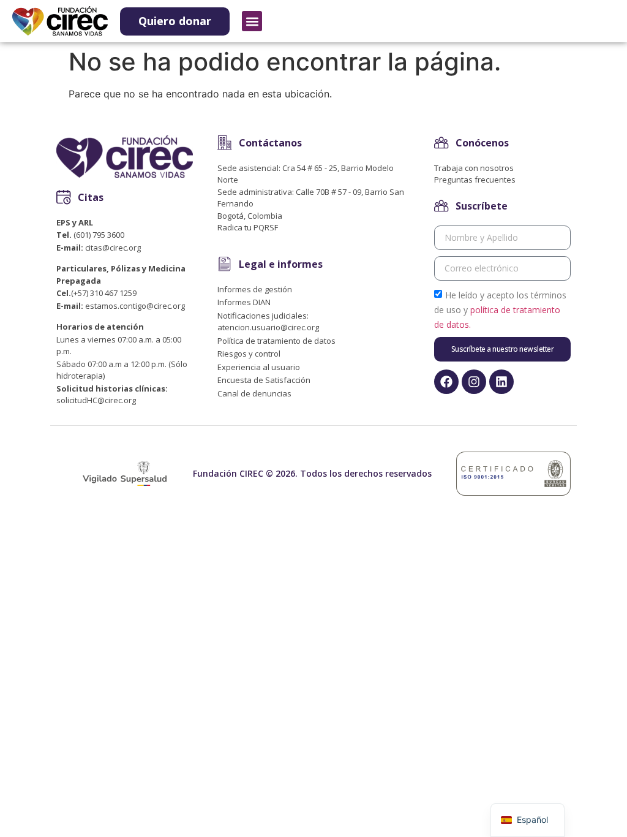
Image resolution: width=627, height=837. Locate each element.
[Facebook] (446, 381)
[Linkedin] (501, 381)
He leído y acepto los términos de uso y (500, 309)
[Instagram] (474, 381)
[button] (252, 21)
